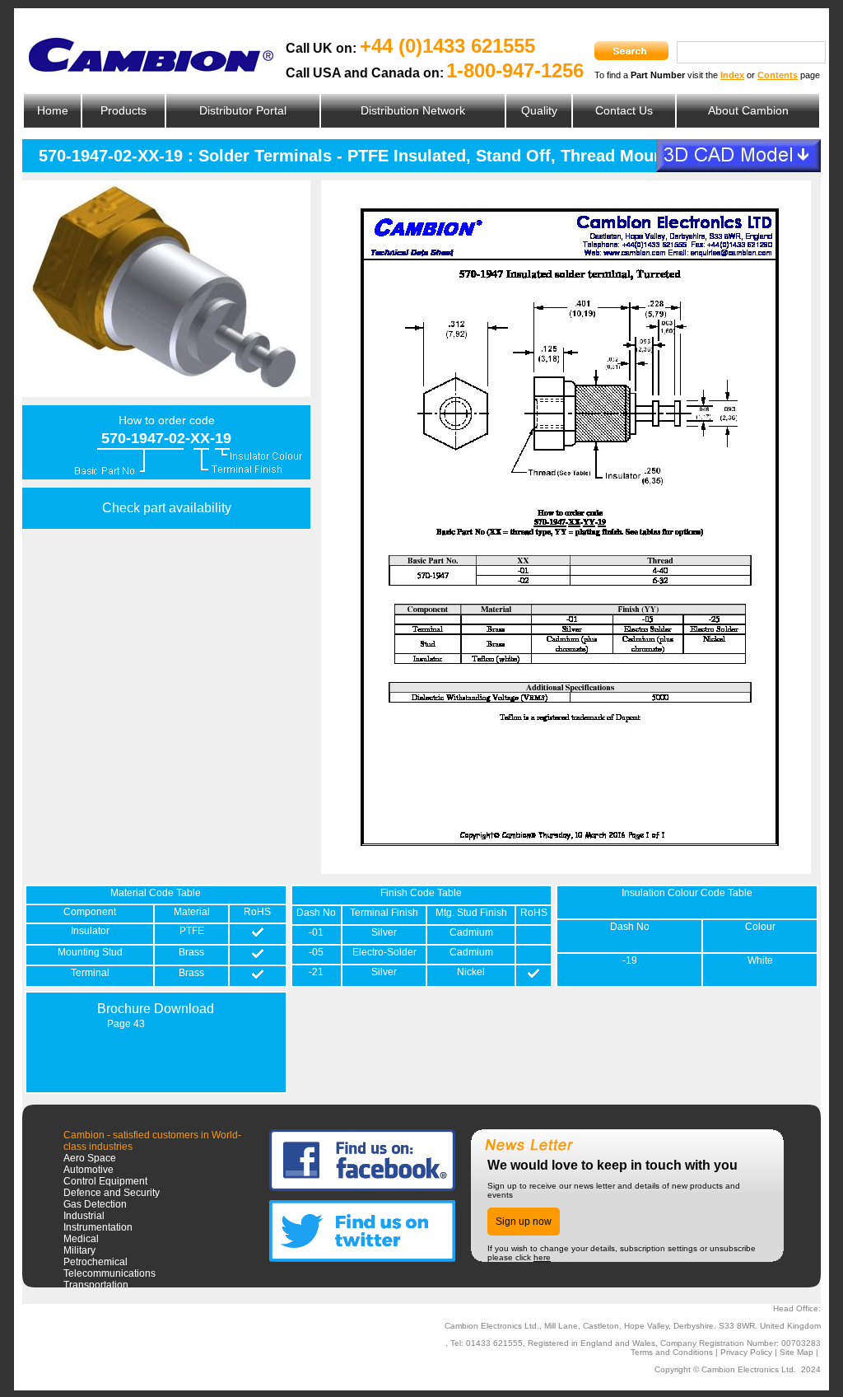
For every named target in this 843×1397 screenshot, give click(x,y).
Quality (539, 110)
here (542, 1257)
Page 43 (126, 1024)
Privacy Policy (746, 1352)
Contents (777, 75)
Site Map (796, 1352)
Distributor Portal (242, 110)
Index (732, 75)
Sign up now (524, 1221)
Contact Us (624, 110)
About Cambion (748, 110)
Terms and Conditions (672, 1352)
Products (123, 110)
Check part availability (166, 508)
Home (52, 110)
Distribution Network (413, 110)
